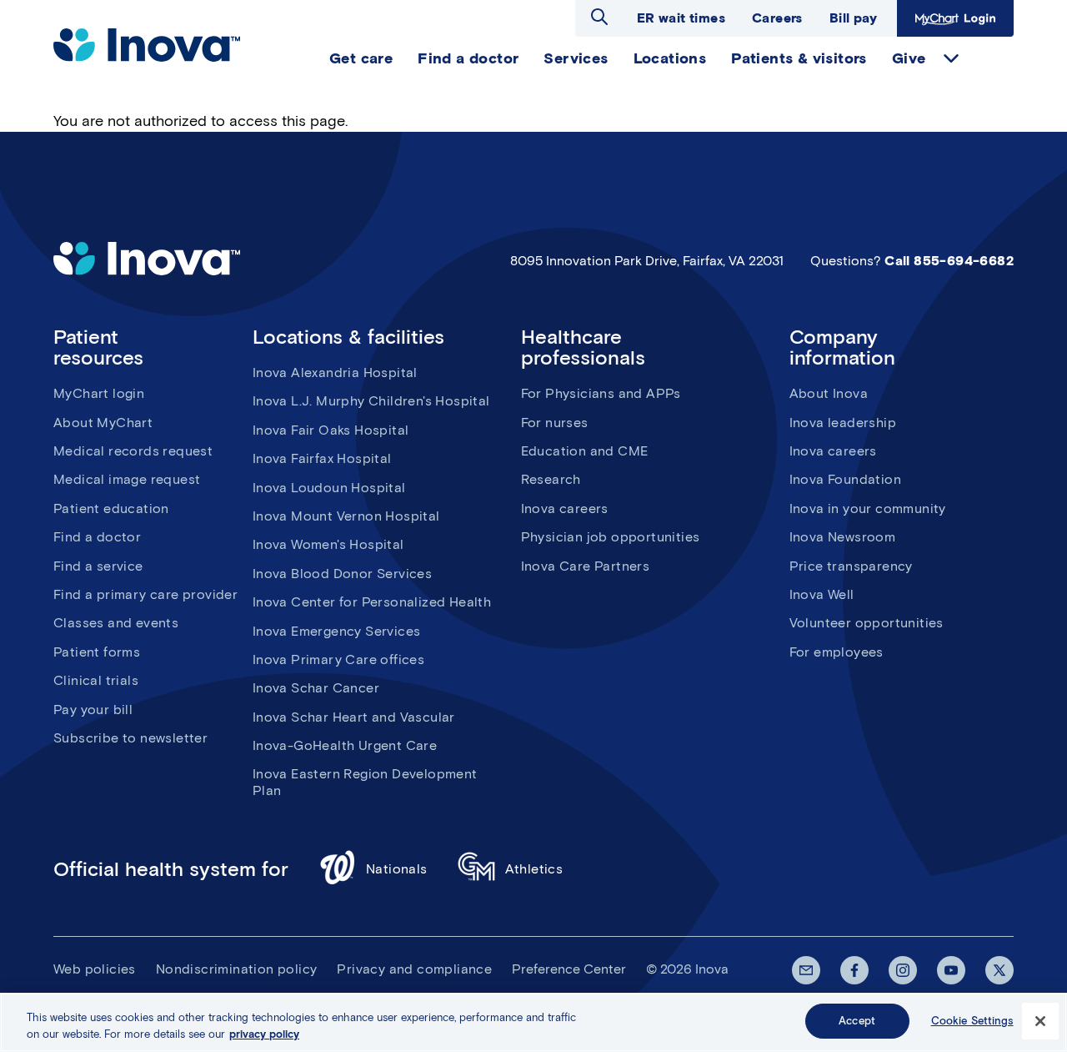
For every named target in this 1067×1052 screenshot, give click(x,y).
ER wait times (681, 18)
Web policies (94, 969)
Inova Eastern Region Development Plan (365, 782)
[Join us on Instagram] (903, 970)
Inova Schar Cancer (316, 688)
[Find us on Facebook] (854, 970)
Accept (857, 1020)
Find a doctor (97, 537)
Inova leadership (842, 422)
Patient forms (96, 652)
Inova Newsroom (842, 537)
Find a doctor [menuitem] (468, 58)
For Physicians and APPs (601, 393)
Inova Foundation (845, 479)
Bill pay (853, 18)
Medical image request (126, 479)
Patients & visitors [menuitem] (799, 58)
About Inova (828, 393)
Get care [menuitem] (361, 58)
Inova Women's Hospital (328, 544)
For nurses (555, 422)
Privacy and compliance (414, 969)
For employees (836, 652)
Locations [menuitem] (670, 58)
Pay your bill (93, 709)
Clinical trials (95, 680)
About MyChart (103, 422)
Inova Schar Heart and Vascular (354, 717)
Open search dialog (599, 16)
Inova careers (565, 508)
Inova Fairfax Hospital (322, 458)
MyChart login (98, 393)
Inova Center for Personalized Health (372, 602)
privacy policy (264, 1034)
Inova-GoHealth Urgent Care (345, 745)
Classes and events (115, 623)
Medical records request (133, 451)
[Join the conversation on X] (999, 970)
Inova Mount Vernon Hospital (346, 516)
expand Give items (951, 58)
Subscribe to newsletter (130, 738)
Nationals (397, 869)
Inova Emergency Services (337, 631)
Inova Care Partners (585, 566)
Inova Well (821, 594)
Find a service (98, 566)
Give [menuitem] (909, 58)
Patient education (111, 508)
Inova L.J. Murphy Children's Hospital (371, 401)
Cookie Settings (972, 1020)
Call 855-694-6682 (949, 261)
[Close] (1040, 1021)
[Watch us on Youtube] (951, 970)
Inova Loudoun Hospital (329, 488)
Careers (777, 18)
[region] (533, 1022)
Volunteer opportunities (866, 623)
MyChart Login (953, 18)
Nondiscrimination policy (237, 969)
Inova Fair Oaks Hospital (331, 430)
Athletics (534, 869)
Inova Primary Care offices (338, 659)
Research (551, 479)
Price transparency (851, 566)
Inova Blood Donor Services (342, 573)
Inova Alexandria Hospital (335, 372)
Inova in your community (867, 508)
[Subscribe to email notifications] (806, 970)
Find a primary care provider (145, 594)
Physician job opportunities (610, 537)
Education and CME (585, 451)
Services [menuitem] (576, 58)
